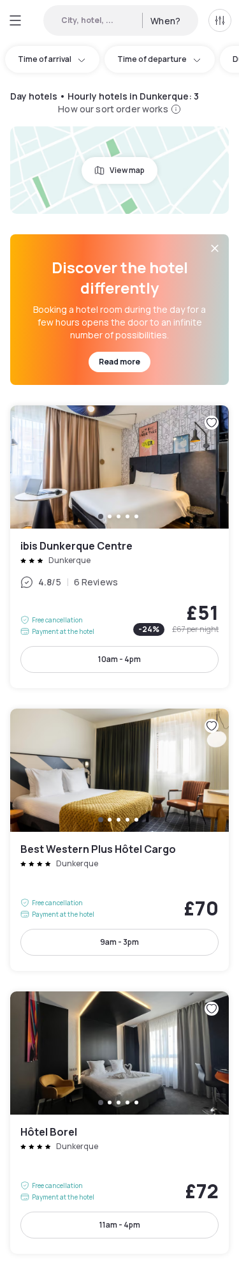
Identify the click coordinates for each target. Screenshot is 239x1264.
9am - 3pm (119, 942)
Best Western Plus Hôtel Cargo (119, 840)
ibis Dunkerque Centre (119, 546)
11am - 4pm (119, 1224)
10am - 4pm (119, 659)
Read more (119, 361)
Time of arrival (44, 59)
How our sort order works (113, 109)
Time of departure (152, 59)
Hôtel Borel (119, 1122)
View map (127, 170)
